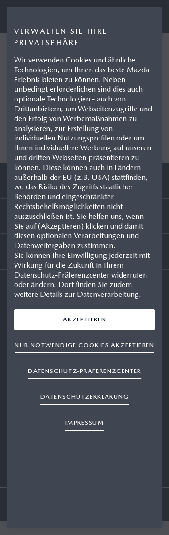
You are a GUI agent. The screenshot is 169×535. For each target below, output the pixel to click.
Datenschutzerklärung (84, 396)
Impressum (84, 422)
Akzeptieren (84, 319)
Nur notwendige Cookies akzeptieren (84, 345)
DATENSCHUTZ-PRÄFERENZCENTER (84, 370)
